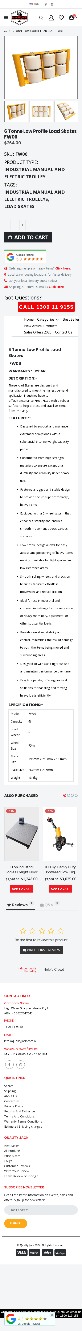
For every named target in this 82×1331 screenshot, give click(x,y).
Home (5, 31)
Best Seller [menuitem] (71, 319)
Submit (15, 1223)
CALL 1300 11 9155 (46, 307)
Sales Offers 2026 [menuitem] (38, 332)
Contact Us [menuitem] (63, 332)
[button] (65, 795)
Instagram (20, 1064)
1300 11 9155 (13, 1027)
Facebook (9, 1064)
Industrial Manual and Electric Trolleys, (34, 195)
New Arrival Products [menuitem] (40, 326)
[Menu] (6, 17)
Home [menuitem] (29, 319)
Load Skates (19, 206)
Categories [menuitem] (45, 319)
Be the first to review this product (41, 940)
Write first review (43, 950)
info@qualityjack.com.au (21, 1041)
